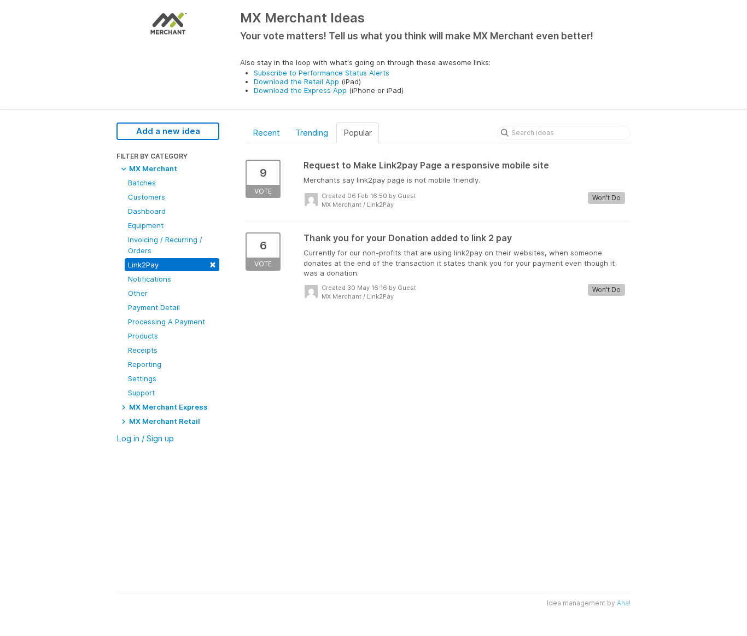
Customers (146, 196)
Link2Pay (172, 264)
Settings (142, 378)
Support (141, 392)
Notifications (149, 279)
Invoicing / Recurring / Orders (165, 245)
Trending (311, 132)
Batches (142, 182)
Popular (357, 132)
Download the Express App (300, 90)
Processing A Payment (166, 321)
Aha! (624, 603)
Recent (266, 132)
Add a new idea (168, 131)
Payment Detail (154, 307)
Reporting (144, 364)
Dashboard (147, 211)
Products (143, 335)
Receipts (142, 350)
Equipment (146, 225)
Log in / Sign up (145, 438)
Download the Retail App (296, 81)
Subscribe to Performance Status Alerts (321, 72)
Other (138, 293)
